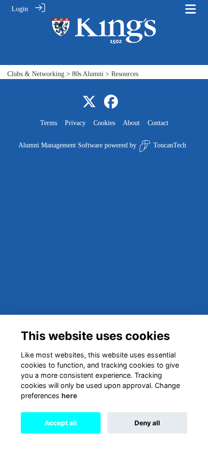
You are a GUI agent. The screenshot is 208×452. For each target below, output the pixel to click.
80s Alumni (88, 74)
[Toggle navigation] (190, 8)
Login (20, 9)
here (69, 395)
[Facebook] (111, 102)
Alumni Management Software (60, 145)
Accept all (61, 423)
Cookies (104, 123)
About (131, 123)
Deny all (147, 423)
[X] (89, 102)
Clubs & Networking (35, 74)
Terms (48, 123)
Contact (158, 123)
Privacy (75, 123)
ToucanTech (169, 145)
